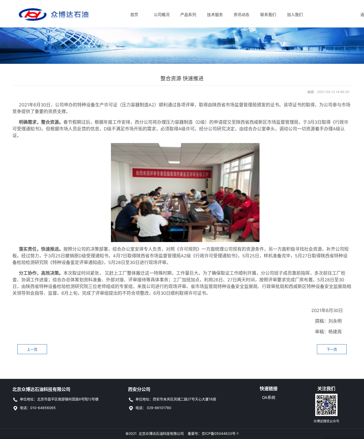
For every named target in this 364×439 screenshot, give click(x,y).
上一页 (32, 349)
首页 (134, 14)
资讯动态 (239, 14)
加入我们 (292, 14)
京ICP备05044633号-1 (220, 433)
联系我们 (265, 14)
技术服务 (212, 14)
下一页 (332, 349)
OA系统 (268, 397)
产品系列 (185, 14)
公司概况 (159, 14)
